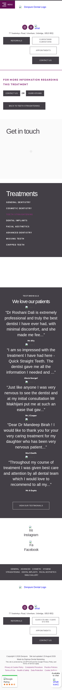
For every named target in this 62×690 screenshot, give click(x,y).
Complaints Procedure (34, 667)
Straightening (13, 572)
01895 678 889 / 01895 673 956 (45, 621)
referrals (16, 41)
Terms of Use (10, 670)
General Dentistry (18, 202)
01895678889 (45, 39)
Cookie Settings (51, 670)
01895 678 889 (35, 93)
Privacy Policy (48, 662)
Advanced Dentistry (19, 233)
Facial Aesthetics (18, 227)
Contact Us (46, 60)
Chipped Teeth (15, 245)
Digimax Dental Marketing (34, 659)
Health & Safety (23, 670)
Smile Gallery (31, 575)
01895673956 (45, 42)
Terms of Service (29, 663)
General (15, 569)
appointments (43, 50)
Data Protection (37, 670)
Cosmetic (36, 569)
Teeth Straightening (19, 214)
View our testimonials (31, 506)
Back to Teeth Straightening (24, 106)
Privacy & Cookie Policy (14, 667)
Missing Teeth (15, 239)
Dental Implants (16, 220)
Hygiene (47, 569)
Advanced (25, 569)
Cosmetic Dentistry (19, 208)
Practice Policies (50, 667)
